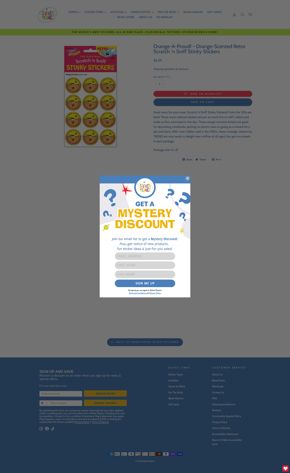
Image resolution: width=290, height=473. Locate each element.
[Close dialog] (187, 178)
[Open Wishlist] (285, 468)
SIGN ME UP (145, 283)
